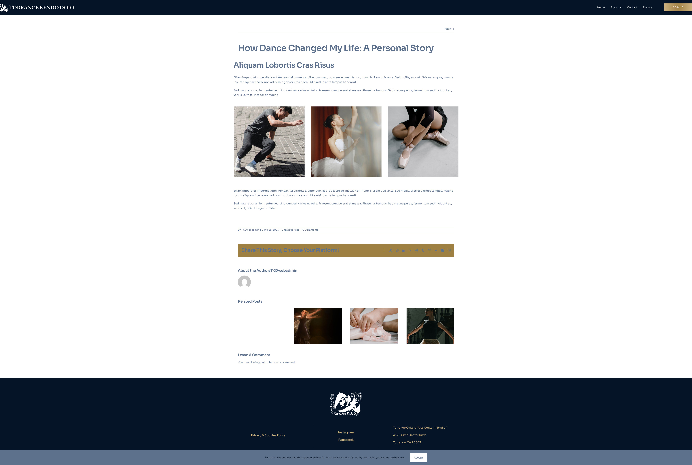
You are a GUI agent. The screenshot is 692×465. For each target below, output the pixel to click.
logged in (262, 362)
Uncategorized (291, 229)
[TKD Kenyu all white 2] (346, 392)
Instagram (346, 432)
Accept (418, 457)
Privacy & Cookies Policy (268, 435)
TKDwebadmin (250, 229)
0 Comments (310, 229)
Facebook (346, 440)
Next (448, 28)
